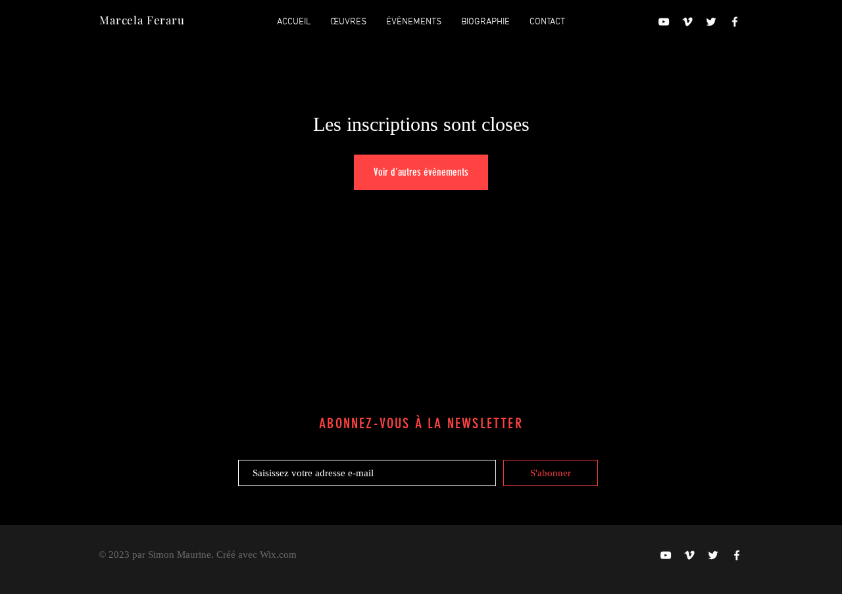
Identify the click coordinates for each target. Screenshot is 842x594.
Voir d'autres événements (421, 172)
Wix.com (278, 554)
